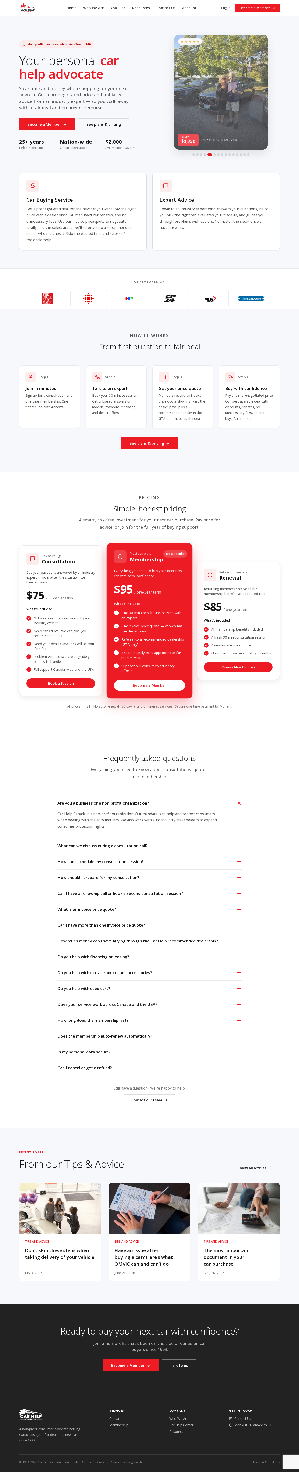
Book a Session (61, 683)
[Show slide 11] (233, 154)
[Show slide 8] (222, 154)
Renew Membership (238, 667)
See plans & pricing (103, 124)
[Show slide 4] (205, 154)
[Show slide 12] (237, 154)
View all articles (253, 1168)
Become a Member (255, 8)
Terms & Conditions (266, 1462)
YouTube (118, 7)
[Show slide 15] (248, 154)
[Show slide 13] (241, 154)
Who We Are (93, 7)
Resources (141, 7)
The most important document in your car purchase (227, 1257)
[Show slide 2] (197, 154)
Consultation (118, 1418)
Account (189, 7)
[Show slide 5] (209, 154)
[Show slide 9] (226, 154)
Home (71, 7)
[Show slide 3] (201, 154)
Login (226, 7)
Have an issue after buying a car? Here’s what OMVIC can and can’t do (143, 1257)
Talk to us (179, 1365)
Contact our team (147, 1099)
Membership (118, 1425)
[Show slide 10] (229, 154)
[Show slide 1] (193, 154)
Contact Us (166, 7)
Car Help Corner (181, 1425)
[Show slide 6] (215, 154)
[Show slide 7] (218, 154)
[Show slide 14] (244, 154)
